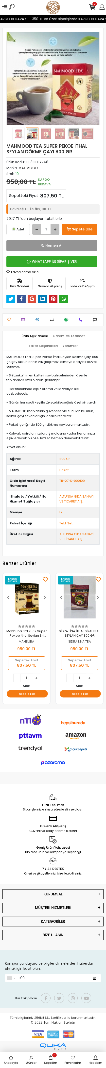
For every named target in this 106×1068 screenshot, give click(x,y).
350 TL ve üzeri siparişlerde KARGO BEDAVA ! (67, 18)
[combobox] (11, 978)
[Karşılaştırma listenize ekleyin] (53, 320)
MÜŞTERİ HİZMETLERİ (53, 907)
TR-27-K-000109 (72, 480)
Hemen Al (53, 245)
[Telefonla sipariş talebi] (81, 320)
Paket (64, 470)
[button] (13, 78)
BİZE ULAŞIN (53, 935)
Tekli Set (65, 523)
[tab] (34, 336)
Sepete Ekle (82, 229)
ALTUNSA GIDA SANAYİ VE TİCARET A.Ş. (76, 499)
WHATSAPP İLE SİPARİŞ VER (54, 261)
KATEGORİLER (53, 921)
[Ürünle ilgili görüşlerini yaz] (38, 320)
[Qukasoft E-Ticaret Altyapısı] (53, 1046)
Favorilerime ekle (24, 272)
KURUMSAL (53, 894)
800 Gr (64, 458)
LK (61, 512)
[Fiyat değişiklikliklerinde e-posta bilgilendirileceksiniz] (67, 320)
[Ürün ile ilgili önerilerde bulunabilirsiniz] (96, 320)
